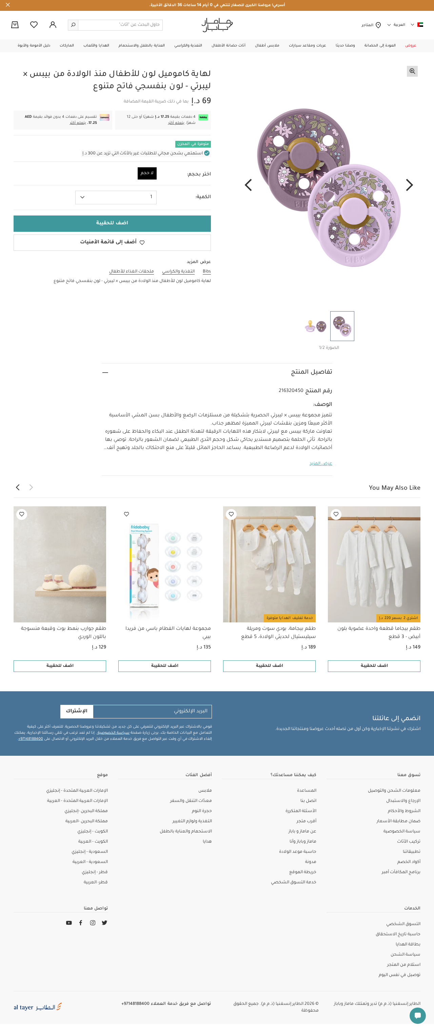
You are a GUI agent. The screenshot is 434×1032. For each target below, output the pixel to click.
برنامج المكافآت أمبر (401, 872)
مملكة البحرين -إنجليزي (86, 811)
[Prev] (409, 185)
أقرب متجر (306, 821)
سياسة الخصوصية (113, 733)
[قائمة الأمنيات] (336, 514)
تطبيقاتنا (411, 852)
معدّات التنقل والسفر (191, 801)
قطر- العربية (96, 882)
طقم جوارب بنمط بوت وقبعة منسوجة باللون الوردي (63, 633)
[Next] (248, 185)
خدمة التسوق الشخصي (293, 882)
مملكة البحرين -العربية (86, 821)
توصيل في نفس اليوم (399, 975)
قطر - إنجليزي (95, 872)
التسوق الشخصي (403, 924)
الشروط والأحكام (404, 811)
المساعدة (306, 791)
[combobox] (116, 197)
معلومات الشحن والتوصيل (394, 791)
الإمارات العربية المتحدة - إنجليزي (77, 791)
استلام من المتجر (403, 965)
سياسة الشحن (405, 955)
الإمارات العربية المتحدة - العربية (77, 801)
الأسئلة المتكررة (300, 811)
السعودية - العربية (90, 862)
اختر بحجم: (199, 174)
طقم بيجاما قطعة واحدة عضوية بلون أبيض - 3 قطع (378, 633)
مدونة (310, 862)
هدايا (207, 842)
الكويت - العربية (93, 842)
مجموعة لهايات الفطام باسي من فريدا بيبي (168, 633)
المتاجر (368, 25)
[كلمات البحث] (73, 25)
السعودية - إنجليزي (90, 852)
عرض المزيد (321, 464)
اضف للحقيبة (374, 666)
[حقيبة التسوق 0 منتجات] (15, 25)
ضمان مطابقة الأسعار (398, 821)
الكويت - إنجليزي (92, 831)
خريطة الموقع (302, 872)
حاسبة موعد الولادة (297, 852)
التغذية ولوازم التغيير (192, 821)
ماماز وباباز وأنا (303, 842)
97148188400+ (30, 739)
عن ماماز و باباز (302, 831)
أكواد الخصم (408, 862)
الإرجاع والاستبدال (403, 801)
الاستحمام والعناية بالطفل (186, 831)
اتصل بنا (308, 801)
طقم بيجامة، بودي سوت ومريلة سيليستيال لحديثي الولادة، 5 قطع (278, 633)
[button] (410, 46)
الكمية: (203, 197)
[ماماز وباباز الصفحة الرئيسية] (217, 25)
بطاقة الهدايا (408, 944)
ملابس (205, 791)
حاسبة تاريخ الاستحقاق (398, 934)
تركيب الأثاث (408, 842)
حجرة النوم (202, 811)
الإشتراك (76, 711)
